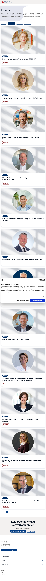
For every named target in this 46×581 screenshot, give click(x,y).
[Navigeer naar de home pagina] (6, 2)
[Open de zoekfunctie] (41, 2)
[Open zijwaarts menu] (44, 1)
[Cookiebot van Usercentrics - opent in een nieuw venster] (39, 280)
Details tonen (39, 296)
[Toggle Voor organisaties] (23, 556)
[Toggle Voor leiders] (23, 560)
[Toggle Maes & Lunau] (23, 564)
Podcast (27, 23)
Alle (4, 23)
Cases (19, 23)
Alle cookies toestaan (37, 300)
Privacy (2, 572)
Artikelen (11, 23)
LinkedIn (3, 576)
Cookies (2, 574)
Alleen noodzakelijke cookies (23, 300)
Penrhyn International (8, 552)
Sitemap (2, 570)
